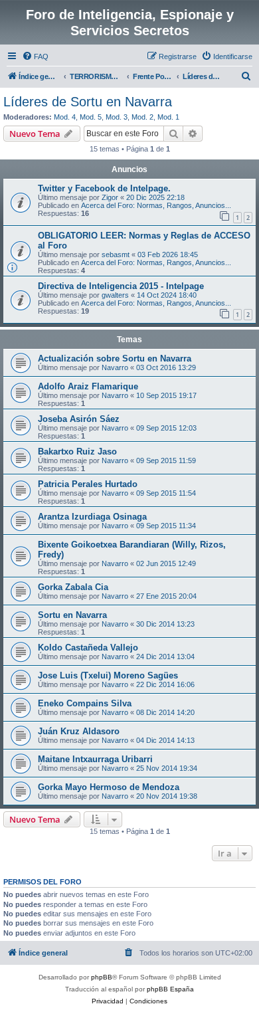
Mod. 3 (117, 117)
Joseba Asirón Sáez (79, 419)
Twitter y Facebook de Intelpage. (104, 188)
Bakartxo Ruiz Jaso (77, 451)
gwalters (115, 295)
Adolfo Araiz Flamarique (88, 386)
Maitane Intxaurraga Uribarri (95, 759)
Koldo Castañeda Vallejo (88, 648)
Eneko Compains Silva (84, 703)
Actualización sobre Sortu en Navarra (114, 358)
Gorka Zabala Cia (73, 587)
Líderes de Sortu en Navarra (87, 101)
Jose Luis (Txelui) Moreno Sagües (108, 675)
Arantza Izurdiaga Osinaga (92, 517)
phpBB (101, 977)
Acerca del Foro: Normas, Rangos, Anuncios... (156, 205)
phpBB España (170, 989)
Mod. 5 (91, 117)
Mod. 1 (168, 117)
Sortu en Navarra (72, 615)
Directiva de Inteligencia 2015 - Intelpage (121, 286)
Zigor (110, 197)
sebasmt (116, 254)
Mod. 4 (65, 117)
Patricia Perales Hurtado (87, 484)
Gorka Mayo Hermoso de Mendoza (108, 787)
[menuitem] (35, 56)
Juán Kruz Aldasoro (79, 731)
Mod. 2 (142, 117)
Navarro (115, 367)
